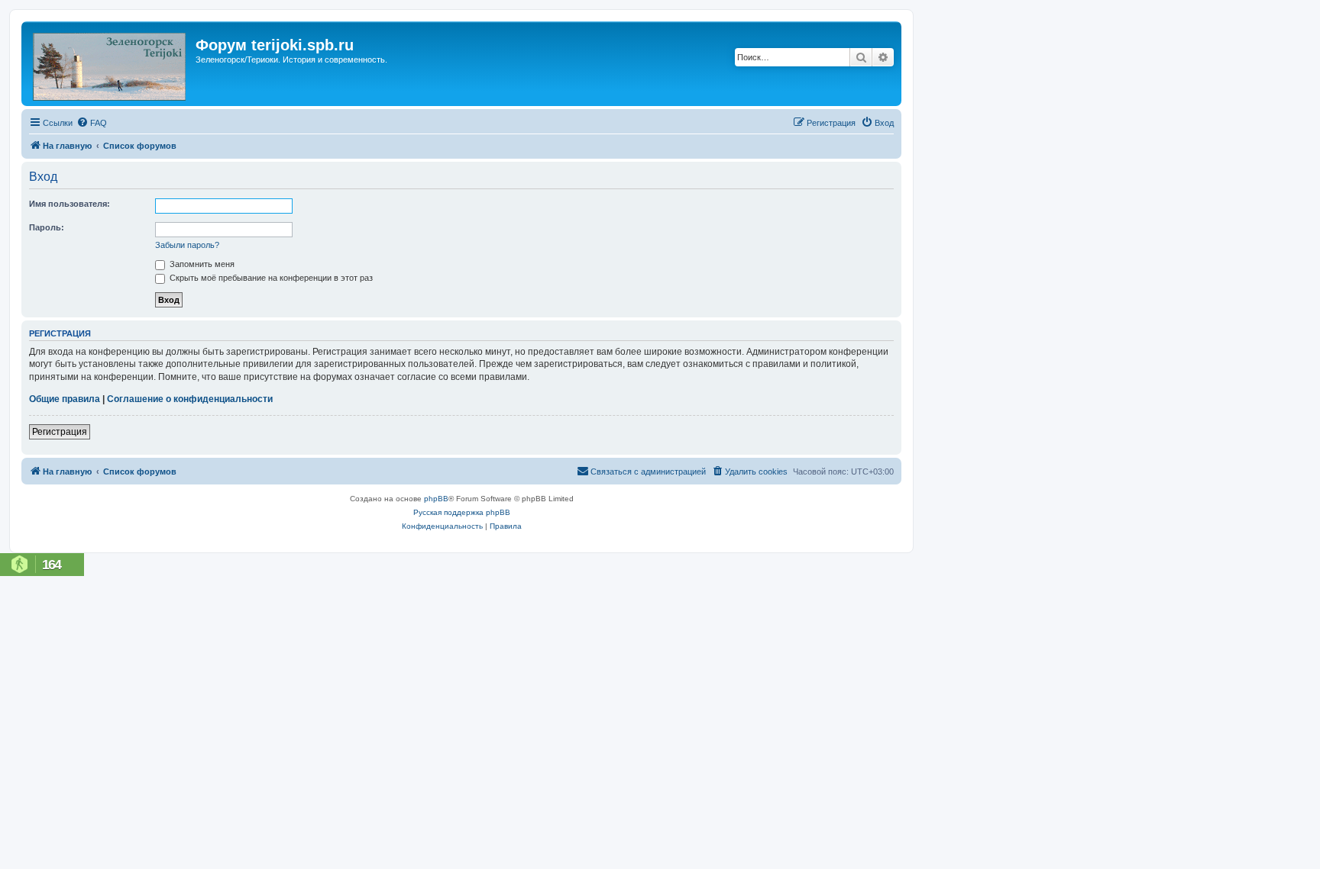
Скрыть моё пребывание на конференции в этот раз (270, 277)
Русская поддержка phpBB (461, 512)
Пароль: (46, 227)
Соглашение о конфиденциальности (190, 399)
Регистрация (59, 431)
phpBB (436, 498)
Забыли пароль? (187, 244)
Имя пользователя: (69, 203)
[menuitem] (91, 123)
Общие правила (64, 399)
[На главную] (110, 63)
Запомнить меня (201, 264)
